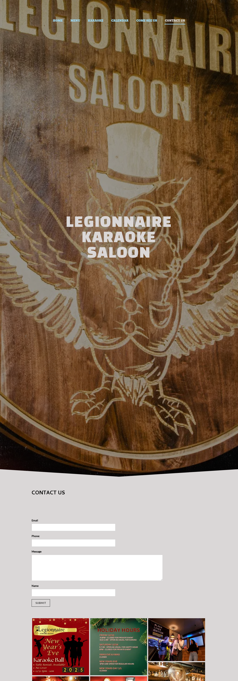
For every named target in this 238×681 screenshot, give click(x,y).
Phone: (36, 536)
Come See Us (146, 21)
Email (35, 520)
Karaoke (95, 21)
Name (35, 585)
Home (58, 21)
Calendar (119, 21)
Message (36, 551)
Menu (75, 21)
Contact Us (175, 21)
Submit (41, 602)
